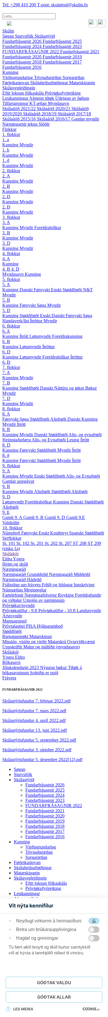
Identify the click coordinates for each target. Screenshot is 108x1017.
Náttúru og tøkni (69, 388)
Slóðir (44, 124)
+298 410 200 (19, 4)
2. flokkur (11, 170)
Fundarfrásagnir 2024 (22, 46)
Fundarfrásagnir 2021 (79, 51)
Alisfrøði (58, 419)
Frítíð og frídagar (58, 584)
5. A (6, 284)
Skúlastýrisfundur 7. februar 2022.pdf (36, 700)
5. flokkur (11, 279)
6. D (6, 351)
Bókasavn (11, 662)
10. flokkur (12, 527)
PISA (31, 626)
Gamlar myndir (85, 118)
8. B (6, 429)
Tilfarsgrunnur (15, 103)
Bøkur (91, 388)
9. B (6, 486)
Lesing (73, 439)
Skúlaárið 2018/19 (40, 113)
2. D (6, 196)
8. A (6, 413)
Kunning (10, 72)
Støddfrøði (72, 289)
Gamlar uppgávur (18, 481)
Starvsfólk (25, 36)
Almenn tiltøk (42, 98)
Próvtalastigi (14, 626)
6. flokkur (11, 325)
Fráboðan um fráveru (22, 584)
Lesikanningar (15, 98)
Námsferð (11, 532)
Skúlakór (10, 553)
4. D (15, 269)
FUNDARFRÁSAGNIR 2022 (31, 51)
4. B (6, 269)
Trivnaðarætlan (48, 77)
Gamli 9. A (12, 517)
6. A (6, 331)
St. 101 (9, 543)
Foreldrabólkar (47, 227)
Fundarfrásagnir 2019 (62, 56)
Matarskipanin (82, 82)
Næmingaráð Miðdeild (69, 574)
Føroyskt (42, 289)
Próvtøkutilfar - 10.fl (57, 610)
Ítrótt (24, 336)
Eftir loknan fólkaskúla (23, 93)
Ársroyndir (12, 615)
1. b (5, 150)
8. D (6, 445)
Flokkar (9, 129)
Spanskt (77, 532)
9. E (6, 512)
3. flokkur (11, 217)
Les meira (23, 1009)
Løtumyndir (40, 336)
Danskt (27, 289)
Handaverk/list (16, 320)
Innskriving (84, 584)
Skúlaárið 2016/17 (54, 118)
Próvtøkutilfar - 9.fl (20, 610)
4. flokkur (11, 253)
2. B (6, 186)
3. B (6, 232)
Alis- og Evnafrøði (49, 439)
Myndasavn (58, 103)
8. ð (5, 455)
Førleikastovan (16, 82)
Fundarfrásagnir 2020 (22, 56)
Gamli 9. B (34, 517)
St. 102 (23, 543)
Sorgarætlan (73, 77)
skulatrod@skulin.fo (62, 4)
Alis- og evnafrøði (85, 434)
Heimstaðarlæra (17, 439)
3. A (6, 222)
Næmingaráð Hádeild (21, 579)
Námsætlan (13, 589)
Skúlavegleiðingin (18, 87)
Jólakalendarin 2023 (21, 667)
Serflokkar (11, 538)
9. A (6, 470)
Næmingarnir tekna (20, 124)
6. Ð (6, 362)
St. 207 (66, 543)
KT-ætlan (38, 103)
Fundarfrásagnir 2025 (62, 41)
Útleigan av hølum (72, 98)
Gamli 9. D (55, 517)
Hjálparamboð (50, 626)
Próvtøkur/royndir (18, 605)
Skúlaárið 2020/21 (54, 108)
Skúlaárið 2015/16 (19, 118)
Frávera (9, 677)
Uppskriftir (12, 646)
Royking (66, 595)
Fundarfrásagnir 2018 (22, 62)
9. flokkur (11, 465)
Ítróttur (36, 320)
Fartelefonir (13, 595)
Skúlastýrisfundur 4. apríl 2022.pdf (34, 720)
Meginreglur (35, 589)
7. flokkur (11, 367)
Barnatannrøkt (15, 636)
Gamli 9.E (75, 517)
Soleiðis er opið (44, 672)
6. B (6, 341)
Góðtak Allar (54, 997)
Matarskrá (57, 641)
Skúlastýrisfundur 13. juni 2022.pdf (34, 730)
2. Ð (6, 206)
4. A (6, 258)
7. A (6, 372)
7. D (6, 398)
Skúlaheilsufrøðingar (49, 82)
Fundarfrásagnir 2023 (62, 46)
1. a (5, 139)
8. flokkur (11, 408)
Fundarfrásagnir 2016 (21, 67)
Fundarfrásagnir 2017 (62, 62)
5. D (6, 310)
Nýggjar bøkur (54, 667)
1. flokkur (11, 134)
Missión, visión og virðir (25, 641)
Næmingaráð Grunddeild (25, 574)
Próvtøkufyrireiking (63, 93)
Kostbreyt (59, 532)
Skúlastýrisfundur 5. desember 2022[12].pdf (42, 759)
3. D (6, 243)
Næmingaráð (14, 569)
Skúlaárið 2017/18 (74, 113)
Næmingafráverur (41, 595)
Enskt (56, 289)
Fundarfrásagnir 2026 (22, 41)
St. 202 (52, 543)
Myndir (26, 144)
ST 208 (80, 543)
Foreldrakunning (67, 336)
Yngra (18, 558)
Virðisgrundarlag (18, 77)
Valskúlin (10, 522)
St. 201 (38, 543)
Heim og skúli (15, 564)
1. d (5, 160)
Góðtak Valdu (54, 982)
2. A (6, 175)
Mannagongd (14, 620)
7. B (6, 382)
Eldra (7, 558)
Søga (42, 305)
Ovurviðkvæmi (81, 641)
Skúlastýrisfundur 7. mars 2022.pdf (34, 710)
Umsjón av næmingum (44, 600)
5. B (6, 300)
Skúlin (8, 30)
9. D (6, 496)
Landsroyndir (89, 610)
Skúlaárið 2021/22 (19, 108)
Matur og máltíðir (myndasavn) (51, 646)
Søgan (8, 36)
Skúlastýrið (45, 36)
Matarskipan (40, 636)
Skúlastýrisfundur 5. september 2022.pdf (39, 740)
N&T (88, 289)
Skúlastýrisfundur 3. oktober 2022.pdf (36, 749)
